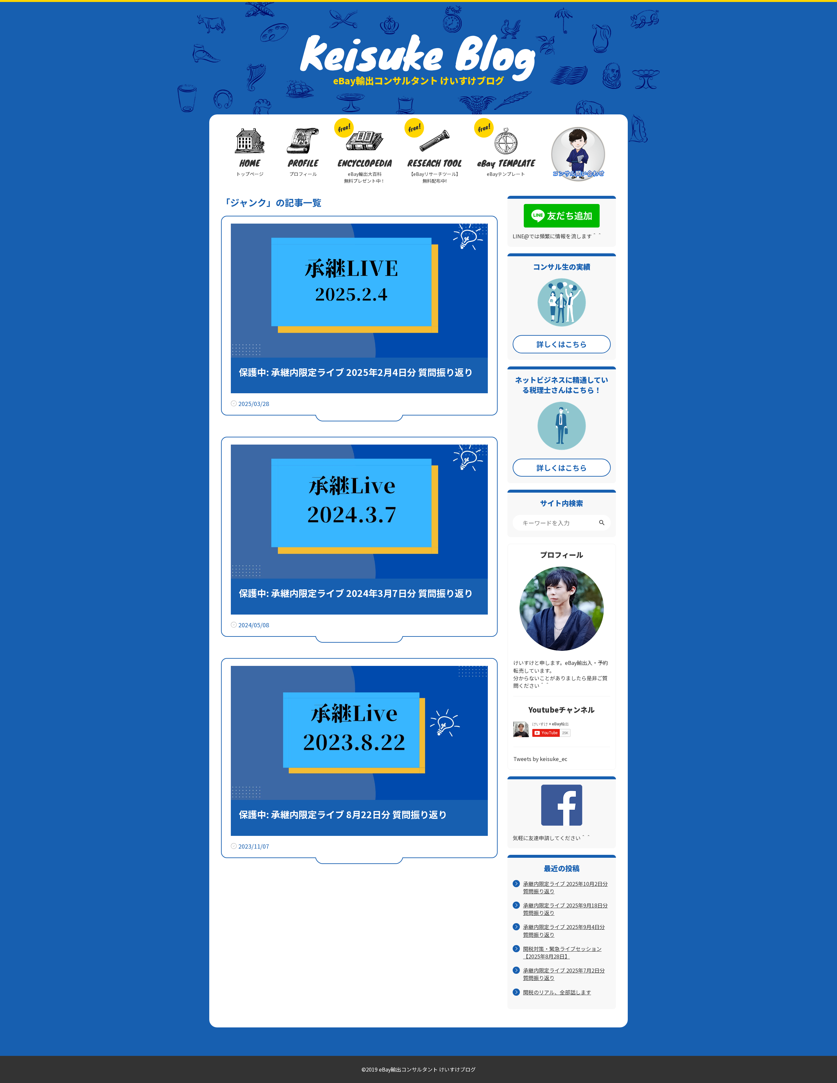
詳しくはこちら (562, 344)
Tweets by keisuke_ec (540, 759)
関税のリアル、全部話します (557, 992)
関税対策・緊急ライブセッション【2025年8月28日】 (562, 952)
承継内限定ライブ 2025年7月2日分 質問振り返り (564, 974)
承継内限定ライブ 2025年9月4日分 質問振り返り (564, 930)
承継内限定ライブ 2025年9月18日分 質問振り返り (565, 909)
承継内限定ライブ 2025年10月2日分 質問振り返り (565, 887)
